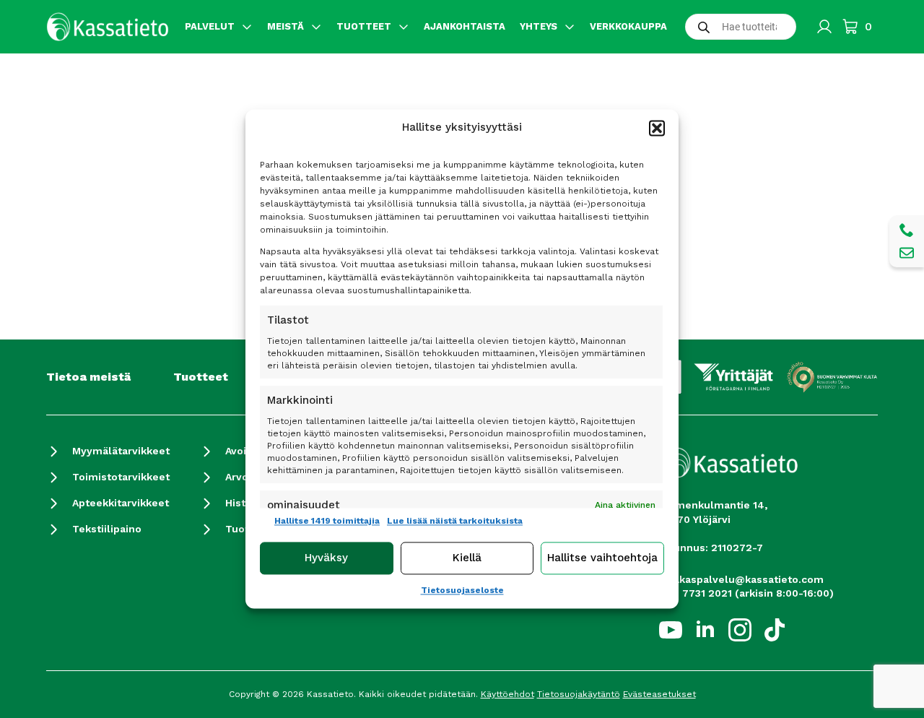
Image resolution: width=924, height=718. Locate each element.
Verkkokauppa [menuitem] (628, 26)
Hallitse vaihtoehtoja (602, 558)
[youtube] (670, 629)
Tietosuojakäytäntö (578, 694)
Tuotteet (200, 377)
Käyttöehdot (507, 694)
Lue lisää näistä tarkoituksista (455, 521)
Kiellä (467, 558)
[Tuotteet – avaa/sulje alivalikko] (403, 26)
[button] (657, 128)
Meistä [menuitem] (285, 26)
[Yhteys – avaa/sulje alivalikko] (569, 26)
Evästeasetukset (659, 694)
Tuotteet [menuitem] (363, 26)
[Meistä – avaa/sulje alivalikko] (316, 26)
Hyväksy (326, 558)
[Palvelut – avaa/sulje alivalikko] (247, 26)
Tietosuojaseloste (462, 590)
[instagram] (739, 629)
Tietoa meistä (88, 377)
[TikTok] (774, 629)
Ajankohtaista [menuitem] (464, 26)
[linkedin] (705, 629)
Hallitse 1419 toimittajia (327, 521)
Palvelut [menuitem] (210, 26)
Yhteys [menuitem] (538, 26)
